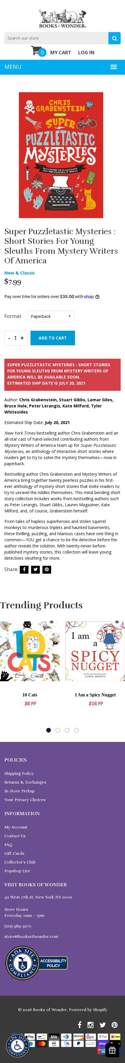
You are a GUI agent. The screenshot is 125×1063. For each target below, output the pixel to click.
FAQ (8, 844)
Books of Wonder (50, 1009)
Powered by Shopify (88, 1009)
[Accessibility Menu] (17, 1046)
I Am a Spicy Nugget (95, 694)
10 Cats (29, 694)
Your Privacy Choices (25, 799)
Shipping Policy (19, 773)
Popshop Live (17, 870)
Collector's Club (19, 862)
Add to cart (53, 338)
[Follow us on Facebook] (24, 570)
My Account (15, 827)
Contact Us (15, 835)
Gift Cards (14, 853)
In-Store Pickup (19, 791)
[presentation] (6, 673)
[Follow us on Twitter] (35, 570)
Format (12, 316)
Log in (86, 52)
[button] (48, 730)
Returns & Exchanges (25, 782)
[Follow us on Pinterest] (46, 570)
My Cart (60, 52)
